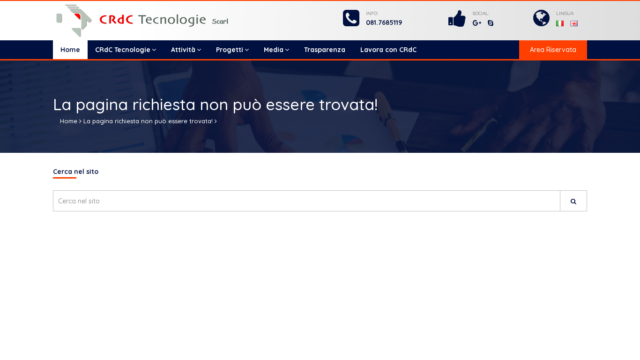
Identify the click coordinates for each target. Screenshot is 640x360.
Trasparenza (324, 49)
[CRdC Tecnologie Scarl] (159, 20)
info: (372, 13)
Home (70, 49)
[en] (574, 22)
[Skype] (490, 23)
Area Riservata (553, 49)
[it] (561, 22)
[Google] (477, 23)
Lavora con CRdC (388, 49)
